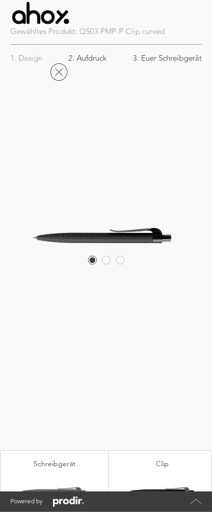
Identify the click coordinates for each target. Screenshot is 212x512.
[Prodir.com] (68, 502)
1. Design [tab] (26, 58)
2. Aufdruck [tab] (87, 58)
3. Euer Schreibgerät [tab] (167, 58)
